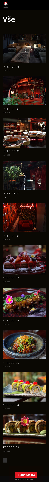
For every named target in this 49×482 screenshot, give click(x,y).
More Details (25, 46)
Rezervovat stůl (26, 475)
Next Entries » (5, 460)
